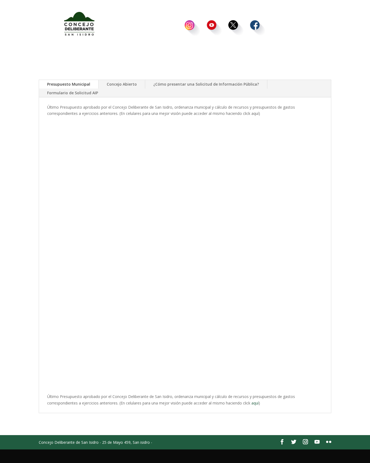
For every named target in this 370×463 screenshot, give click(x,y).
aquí (255, 403)
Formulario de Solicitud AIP (72, 92)
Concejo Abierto (122, 84)
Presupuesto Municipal (68, 84)
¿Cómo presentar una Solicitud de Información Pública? (206, 84)
